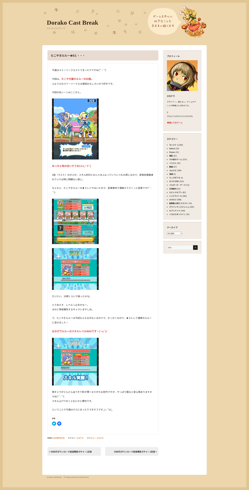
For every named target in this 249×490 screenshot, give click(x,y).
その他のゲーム (175, 159)
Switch (172, 148)
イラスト (173, 163)
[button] (75, 128)
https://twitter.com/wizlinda (180, 116)
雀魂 (171, 174)
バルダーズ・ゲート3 (177, 185)
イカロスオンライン (177, 214)
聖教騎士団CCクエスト (178, 203)
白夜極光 (173, 188)
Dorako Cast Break (72, 22)
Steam (172, 152)
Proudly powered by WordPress (76, 477)
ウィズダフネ (174, 177)
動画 (171, 166)
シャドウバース (175, 196)
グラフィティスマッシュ (179, 207)
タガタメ (173, 199)
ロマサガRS (174, 181)
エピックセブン (175, 192)
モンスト (173, 145)
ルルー (93, 438)
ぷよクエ (80, 438)
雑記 (171, 155)
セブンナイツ (174, 210)
